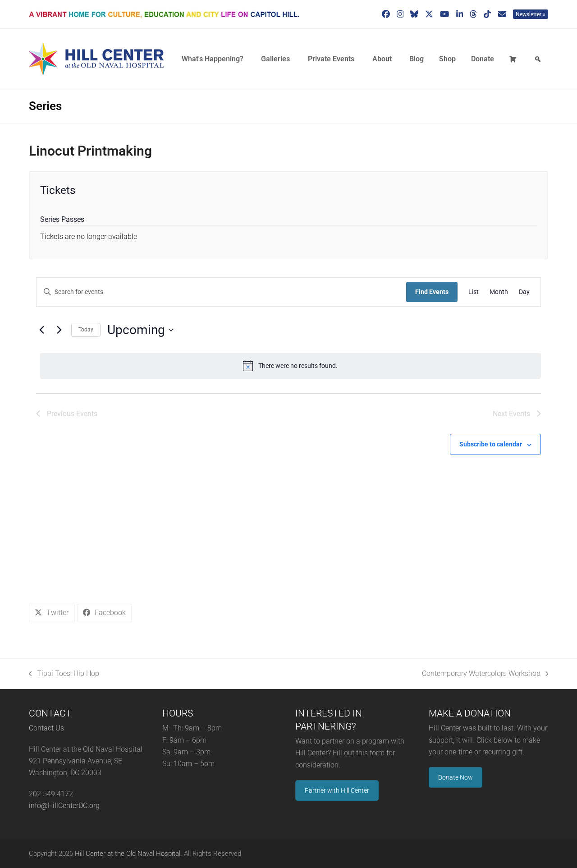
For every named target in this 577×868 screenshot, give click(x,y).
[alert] (290, 365)
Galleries (275, 59)
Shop (447, 59)
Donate (482, 59)
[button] (52, 613)
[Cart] (514, 59)
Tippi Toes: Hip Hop (64, 674)
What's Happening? (212, 59)
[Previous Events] (41, 330)
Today (85, 329)
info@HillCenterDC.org (64, 805)
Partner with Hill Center (337, 790)
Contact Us (46, 728)
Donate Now (455, 777)
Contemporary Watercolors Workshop (481, 674)
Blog (416, 59)
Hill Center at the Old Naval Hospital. (128, 854)
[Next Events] (59, 330)
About (382, 59)
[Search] (539, 59)
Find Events (432, 291)
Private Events (331, 59)
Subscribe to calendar (490, 444)
